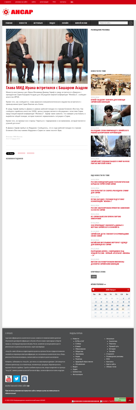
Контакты (110, 362)
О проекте (110, 354)
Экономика (79, 354)
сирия (94, 276)
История (112, 349)
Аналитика (113, 341)
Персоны (112, 344)
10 (95, 306)
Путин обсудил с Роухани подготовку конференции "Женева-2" (107, 200)
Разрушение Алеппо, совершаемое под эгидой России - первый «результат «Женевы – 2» (110, 253)
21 (117, 309)
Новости (23, 23)
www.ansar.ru (54, 391)
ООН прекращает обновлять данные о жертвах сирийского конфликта (107, 226)
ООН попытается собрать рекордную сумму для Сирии (110, 191)
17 (95, 309)
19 (106, 309)
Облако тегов (111, 367)
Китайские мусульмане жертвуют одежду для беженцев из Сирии (109, 243)
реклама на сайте (21, 2)
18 (101, 309)
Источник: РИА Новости (14, 137)
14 (117, 306)
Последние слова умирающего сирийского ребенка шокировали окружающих (110, 131)
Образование (80, 349)
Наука (77, 356)
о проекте (8, 2)
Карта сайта (111, 364)
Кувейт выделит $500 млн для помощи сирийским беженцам (108, 100)
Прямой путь (114, 346)
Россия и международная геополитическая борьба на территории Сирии (110, 183)
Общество (79, 351)
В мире (78, 346)
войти (34, 2)
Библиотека (77, 372)
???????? (21, 153)
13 (112, 306)
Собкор (78, 344)
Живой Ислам (81, 23)
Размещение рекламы (114, 356)
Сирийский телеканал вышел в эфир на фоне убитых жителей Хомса (110, 162)
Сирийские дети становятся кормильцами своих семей (110, 235)
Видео (52, 23)
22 (123, 309)
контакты (63, 2)
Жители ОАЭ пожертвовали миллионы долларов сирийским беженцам (107, 262)
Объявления (80, 364)
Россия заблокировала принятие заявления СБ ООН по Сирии (110, 209)
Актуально (38, 23)
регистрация (44, 2)
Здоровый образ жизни (84, 362)
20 (112, 309)
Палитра (78, 359)
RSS (54, 2)
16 (128, 306)
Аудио (75, 369)
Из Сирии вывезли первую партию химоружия (106, 217)
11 (101, 306)
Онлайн (65, 23)
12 (106, 306)
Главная (9, 23)
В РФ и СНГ (79, 341)
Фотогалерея (78, 374)
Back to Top (130, 400)
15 (123, 306)
